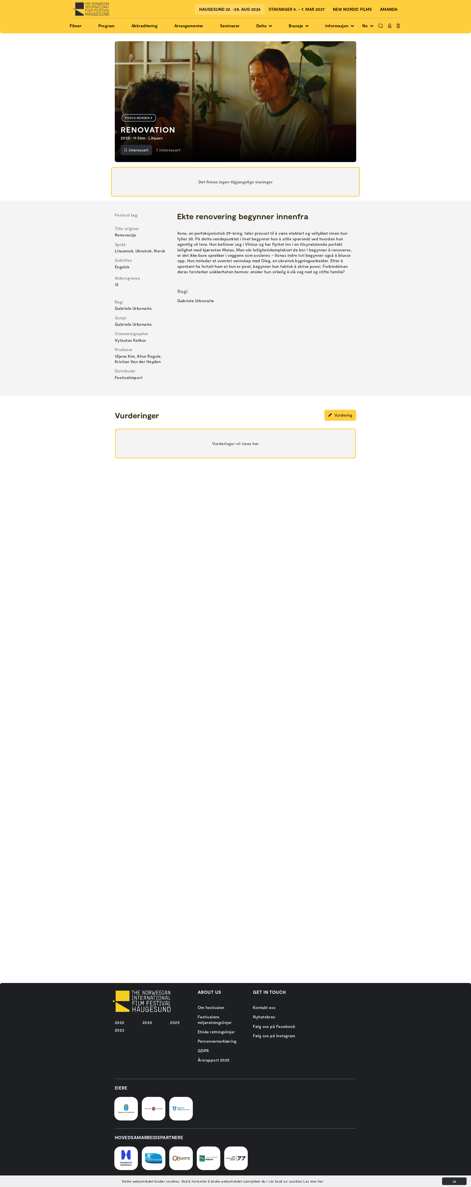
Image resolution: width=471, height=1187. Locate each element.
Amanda (389, 9)
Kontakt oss (264, 1007)
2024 (147, 1022)
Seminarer (230, 25)
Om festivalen (211, 1007)
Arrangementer (188, 25)
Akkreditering (144, 25)
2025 (175, 1022)
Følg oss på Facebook (274, 1026)
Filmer (76, 25)
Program (106, 25)
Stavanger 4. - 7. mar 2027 (297, 9)
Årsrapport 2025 (214, 1060)
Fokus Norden (137, 118)
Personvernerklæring (217, 1041)
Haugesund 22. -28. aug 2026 (230, 9)
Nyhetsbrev (264, 1016)
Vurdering (343, 415)
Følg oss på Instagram (274, 1035)
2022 (119, 1022)
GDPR (203, 1050)
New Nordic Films (352, 9)
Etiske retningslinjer (216, 1031)
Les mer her (313, 1181)
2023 (119, 1030)
